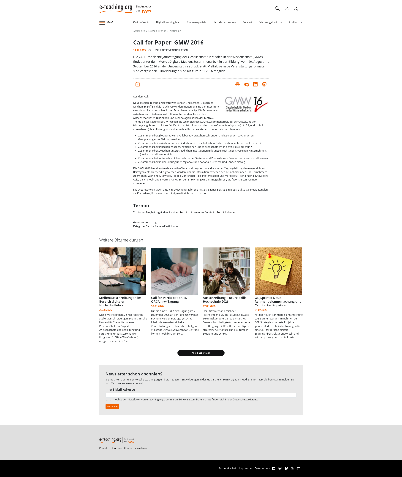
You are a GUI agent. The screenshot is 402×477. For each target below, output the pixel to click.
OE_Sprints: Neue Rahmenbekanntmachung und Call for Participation (278, 301)
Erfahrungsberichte (270, 22)
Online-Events (141, 22)
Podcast (247, 22)
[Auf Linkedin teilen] (255, 84)
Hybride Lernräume (224, 22)
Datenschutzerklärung (245, 399)
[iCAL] (298, 468)
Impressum (246, 468)
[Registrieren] (296, 8)
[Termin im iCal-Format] (137, 84)
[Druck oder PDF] (237, 84)
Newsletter (141, 448)
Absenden (112, 406)
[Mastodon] (280, 468)
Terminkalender (226, 212)
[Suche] (277, 8)
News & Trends (157, 31)
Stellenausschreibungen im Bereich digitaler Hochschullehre (120, 301)
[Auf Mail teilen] (246, 84)
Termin (184, 212)
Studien (293, 22)
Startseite (139, 31)
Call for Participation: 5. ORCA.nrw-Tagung (169, 300)
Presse (128, 448)
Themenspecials (196, 22)
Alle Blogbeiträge (201, 352)
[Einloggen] (287, 8)
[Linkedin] (274, 468)
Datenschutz (262, 468)
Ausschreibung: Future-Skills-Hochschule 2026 (225, 300)
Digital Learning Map (168, 22)
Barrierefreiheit (227, 468)
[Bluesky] (287, 468)
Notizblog (175, 31)
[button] (116, 22)
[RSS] (293, 468)
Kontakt (104, 448)
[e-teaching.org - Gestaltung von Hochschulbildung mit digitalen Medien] (125, 6)
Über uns (116, 448)
